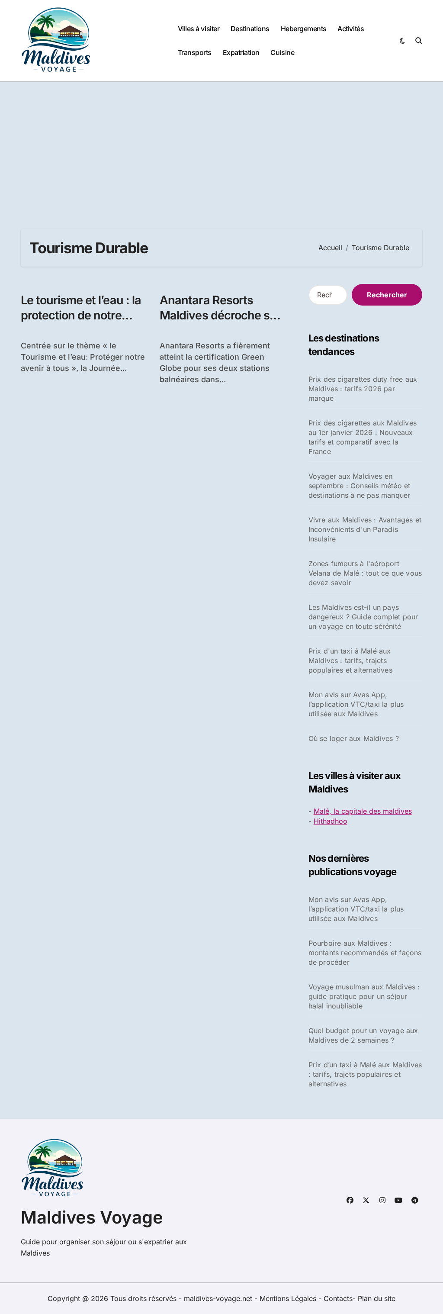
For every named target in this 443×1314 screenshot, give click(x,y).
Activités (350, 28)
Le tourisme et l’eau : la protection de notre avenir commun (81, 315)
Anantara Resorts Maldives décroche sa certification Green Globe (218, 323)
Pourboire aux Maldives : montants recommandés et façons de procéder (365, 952)
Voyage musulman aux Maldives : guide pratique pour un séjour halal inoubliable (364, 996)
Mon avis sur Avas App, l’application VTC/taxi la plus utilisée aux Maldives (356, 704)
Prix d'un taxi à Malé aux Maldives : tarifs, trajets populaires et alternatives (350, 660)
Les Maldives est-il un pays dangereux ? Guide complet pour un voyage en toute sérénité (363, 617)
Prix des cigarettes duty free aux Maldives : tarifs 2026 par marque (362, 389)
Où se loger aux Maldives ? (353, 738)
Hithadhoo (330, 821)
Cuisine (282, 52)
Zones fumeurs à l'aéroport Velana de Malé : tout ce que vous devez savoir (365, 573)
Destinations (250, 28)
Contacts (338, 1298)
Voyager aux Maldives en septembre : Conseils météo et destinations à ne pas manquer (359, 485)
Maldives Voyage (92, 1217)
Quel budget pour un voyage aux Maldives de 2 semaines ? (363, 1035)
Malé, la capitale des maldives (363, 811)
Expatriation (241, 52)
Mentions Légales (289, 1298)
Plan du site (376, 1298)
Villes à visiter (198, 28)
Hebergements (304, 28)
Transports (195, 52)
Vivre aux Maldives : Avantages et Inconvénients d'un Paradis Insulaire (365, 529)
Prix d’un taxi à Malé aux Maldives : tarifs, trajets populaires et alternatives (365, 1074)
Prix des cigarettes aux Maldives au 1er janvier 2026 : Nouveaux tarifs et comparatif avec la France (362, 437)
